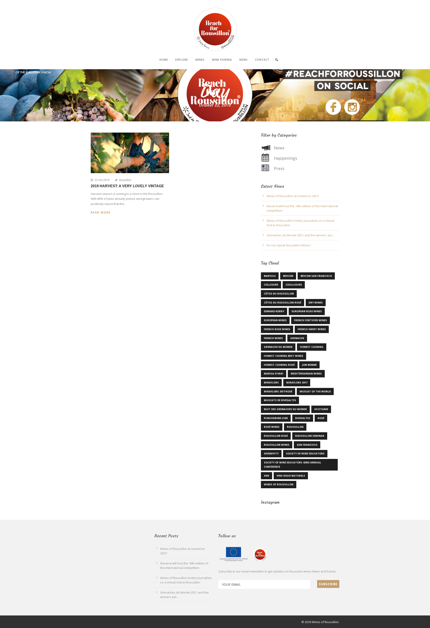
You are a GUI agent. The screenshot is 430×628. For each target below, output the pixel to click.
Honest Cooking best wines (283, 355)
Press (279, 168)
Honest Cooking (311, 346)
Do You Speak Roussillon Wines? (289, 245)
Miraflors (271, 382)
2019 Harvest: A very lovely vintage (127, 186)
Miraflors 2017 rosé (278, 391)
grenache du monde (278, 346)
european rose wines (307, 311)
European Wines (275, 320)
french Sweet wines (312, 329)
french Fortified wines (310, 320)
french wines (273, 338)
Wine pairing (222, 60)
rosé (321, 418)
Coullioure (294, 284)
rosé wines (272, 426)
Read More (101, 212)
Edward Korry (274, 311)
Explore (181, 60)
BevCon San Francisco (316, 275)
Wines (199, 60)
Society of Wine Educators (305, 453)
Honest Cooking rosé (279, 364)
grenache (297, 338)
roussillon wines (276, 444)
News (243, 60)
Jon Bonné (309, 364)
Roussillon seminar (309, 435)
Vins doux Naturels (291, 475)
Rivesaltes (302, 418)
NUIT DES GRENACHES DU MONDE (285, 409)
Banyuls (270, 275)
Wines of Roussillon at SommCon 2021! (293, 196)
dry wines (316, 302)
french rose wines (277, 329)
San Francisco (307, 444)
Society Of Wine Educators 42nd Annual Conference (292, 464)
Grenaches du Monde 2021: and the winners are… (301, 235)
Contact (262, 60)
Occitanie (321, 409)
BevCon (288, 275)
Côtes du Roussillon (279, 293)
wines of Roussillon (278, 484)
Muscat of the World (315, 391)
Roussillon (125, 180)
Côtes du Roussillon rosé (282, 302)
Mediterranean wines (306, 373)
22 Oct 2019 (102, 180)
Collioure (271, 284)
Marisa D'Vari (273, 373)
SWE (266, 475)
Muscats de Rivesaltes (280, 400)
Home (163, 60)
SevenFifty (271, 453)
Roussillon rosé (276, 435)
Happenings (285, 158)
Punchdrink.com (276, 418)
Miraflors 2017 (296, 382)
